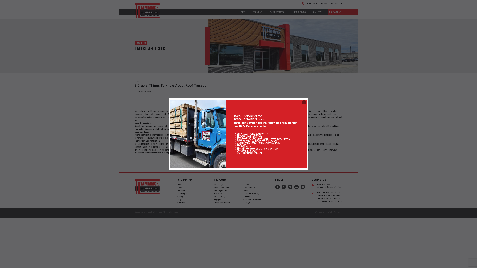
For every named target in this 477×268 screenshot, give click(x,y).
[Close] (304, 102)
